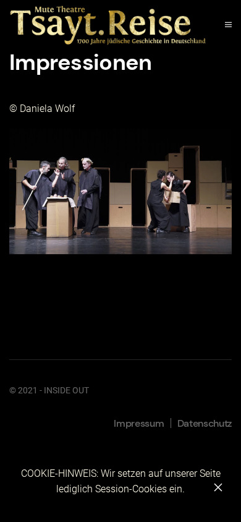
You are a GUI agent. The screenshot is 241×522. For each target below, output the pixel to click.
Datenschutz (204, 423)
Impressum (139, 423)
